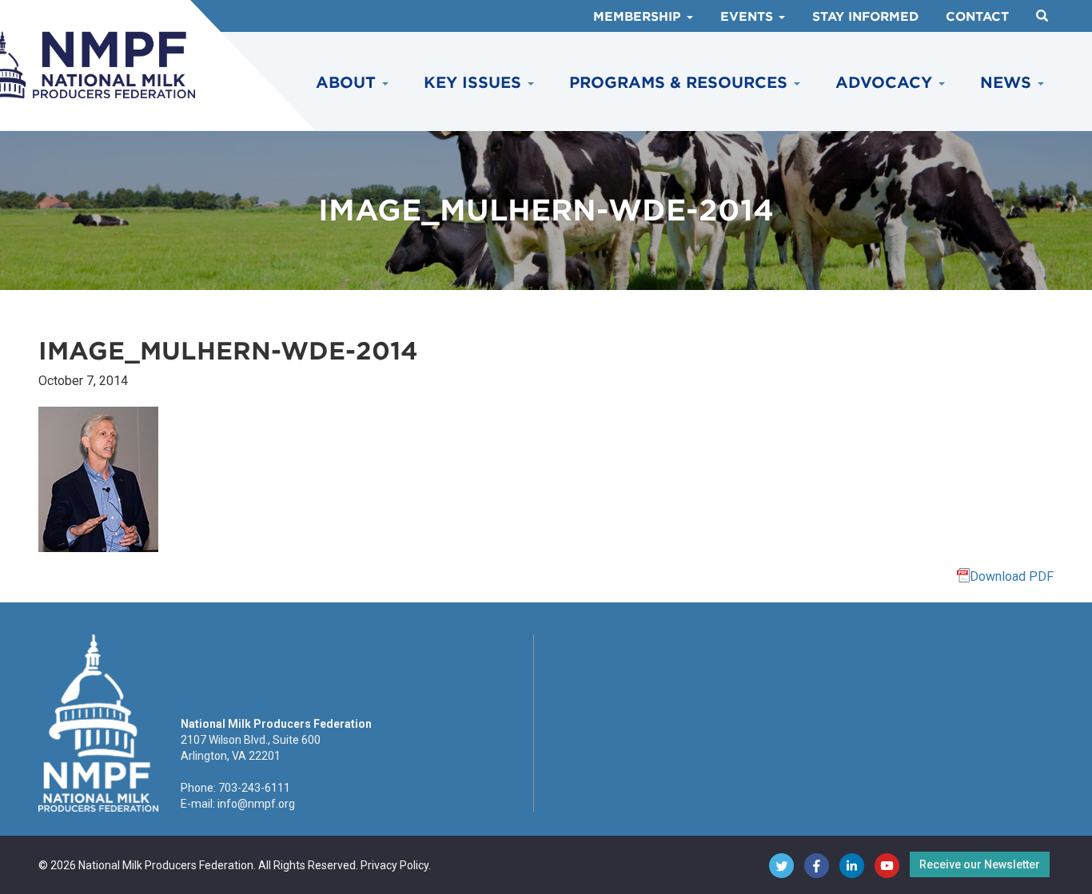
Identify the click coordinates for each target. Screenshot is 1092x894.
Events (748, 17)
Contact (977, 17)
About (348, 83)
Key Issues (475, 83)
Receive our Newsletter (979, 864)
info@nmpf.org (256, 803)
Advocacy (886, 83)
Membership (639, 17)
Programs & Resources (680, 83)
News (1008, 83)
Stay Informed (865, 17)
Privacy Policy (394, 865)
